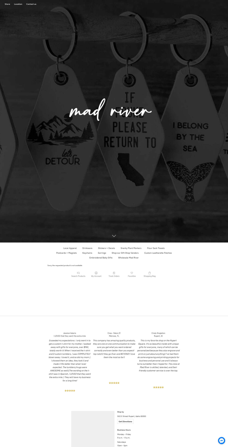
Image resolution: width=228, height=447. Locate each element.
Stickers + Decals (106, 248)
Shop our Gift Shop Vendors (125, 253)
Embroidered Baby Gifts (100, 257)
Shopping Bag (150, 276)
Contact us (31, 4)
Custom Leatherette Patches (158, 253)
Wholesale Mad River (128, 257)
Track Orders (114, 276)
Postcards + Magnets (66, 253)
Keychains (87, 253)
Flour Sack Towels (156, 248)
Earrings (102, 253)
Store (7, 4)
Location (18, 4)
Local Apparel (70, 248)
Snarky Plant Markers (131, 248)
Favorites (132, 276)
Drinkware (87, 248)
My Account (96, 276)
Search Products (78, 276)
